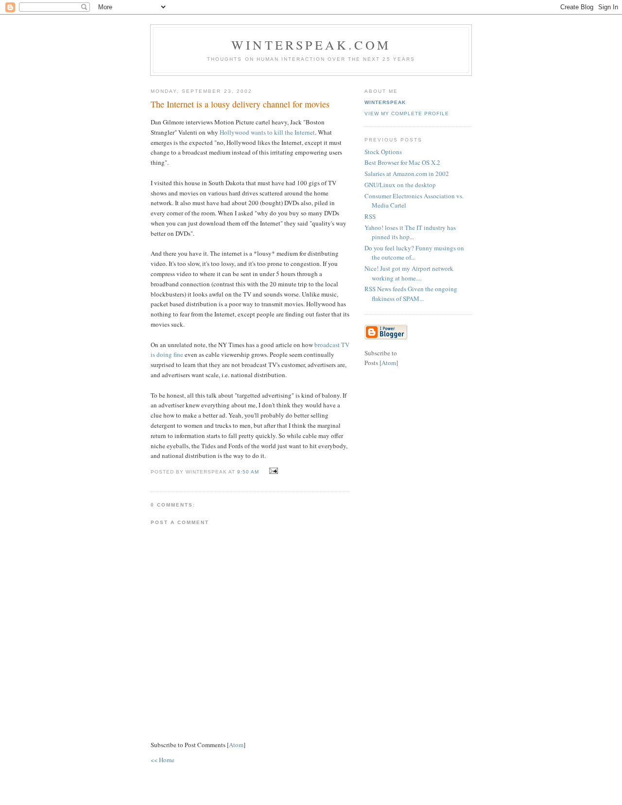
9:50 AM (249, 471)
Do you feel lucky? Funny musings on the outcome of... (414, 253)
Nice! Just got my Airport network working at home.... (408, 273)
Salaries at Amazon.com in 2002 (406, 173)
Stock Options (383, 151)
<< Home (162, 759)
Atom (236, 744)
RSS (370, 216)
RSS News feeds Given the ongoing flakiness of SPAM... (410, 293)
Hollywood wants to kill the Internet (267, 132)
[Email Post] (272, 471)
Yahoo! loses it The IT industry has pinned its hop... (410, 232)
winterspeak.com (311, 44)
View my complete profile (406, 113)
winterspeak (385, 102)
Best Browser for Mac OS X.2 (402, 162)
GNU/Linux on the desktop (400, 184)
